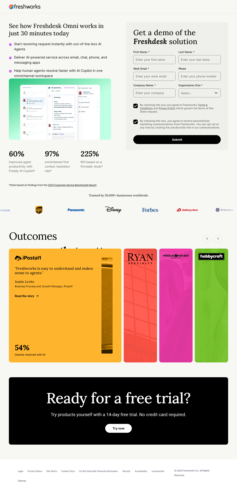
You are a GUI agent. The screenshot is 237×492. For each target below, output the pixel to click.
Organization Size (189, 85)
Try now (119, 428)
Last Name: (185, 51)
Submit (177, 139)
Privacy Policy (167, 108)
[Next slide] (218, 239)
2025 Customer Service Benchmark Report (72, 185)
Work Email (140, 68)
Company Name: (143, 85)
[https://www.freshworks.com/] (24, 6)
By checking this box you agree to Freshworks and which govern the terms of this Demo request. (177, 108)
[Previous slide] (207, 239)
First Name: (140, 51)
